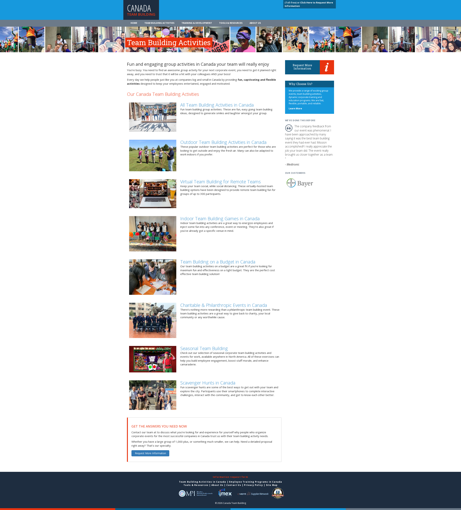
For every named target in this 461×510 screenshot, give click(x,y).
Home (134, 22)
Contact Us (233, 485)
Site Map (272, 485)
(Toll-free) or (292, 2)
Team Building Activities (159, 22)
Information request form (230, 476)
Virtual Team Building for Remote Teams (220, 181)
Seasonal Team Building (204, 348)
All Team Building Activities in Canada (217, 105)
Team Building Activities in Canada (202, 481)
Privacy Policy (253, 485)
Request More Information (150, 453)
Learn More (295, 108)
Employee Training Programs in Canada (255, 481)
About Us (255, 22)
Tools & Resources (230, 22)
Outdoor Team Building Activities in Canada (223, 142)
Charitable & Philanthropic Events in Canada (223, 305)
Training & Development (197, 22)
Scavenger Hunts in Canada (207, 383)
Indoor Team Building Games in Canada (220, 218)
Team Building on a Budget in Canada (217, 262)
